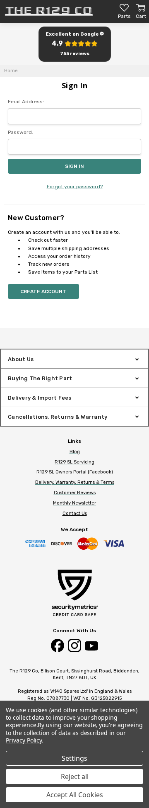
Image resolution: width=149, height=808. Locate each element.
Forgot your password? (75, 186)
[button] (74, 44)
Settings (74, 758)
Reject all (75, 776)
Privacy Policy (24, 740)
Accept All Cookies (74, 794)
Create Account (43, 291)
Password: (20, 132)
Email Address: (26, 101)
